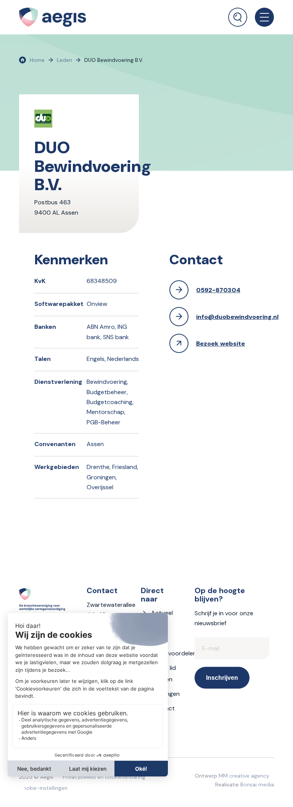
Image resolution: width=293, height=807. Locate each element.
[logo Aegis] (52, 17)
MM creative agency (244, 775)
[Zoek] (237, 17)
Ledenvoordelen (173, 653)
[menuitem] (237, 13)
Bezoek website (220, 344)
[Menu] (260, 17)
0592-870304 (218, 290)
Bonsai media (257, 784)
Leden (64, 60)
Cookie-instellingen (43, 787)
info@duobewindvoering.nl (237, 317)
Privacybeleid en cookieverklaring (104, 776)
